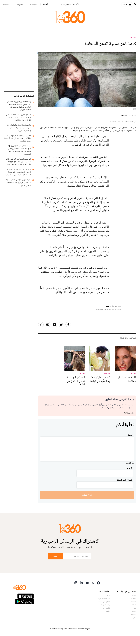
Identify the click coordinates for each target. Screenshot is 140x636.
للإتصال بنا (106, 608)
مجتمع (133, 602)
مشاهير (133, 614)
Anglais (20, 4)
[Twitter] (92, 583)
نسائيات (133, 38)
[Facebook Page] (98, 583)
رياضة (134, 611)
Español (6, 4)
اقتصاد (133, 598)
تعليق (129, 434)
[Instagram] (76, 583)
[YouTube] (87, 583)
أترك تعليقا (87, 494)
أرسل (55, 556)
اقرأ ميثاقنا (129, 412)
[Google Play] (24, 601)
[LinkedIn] (81, 583)
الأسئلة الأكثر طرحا (104, 598)
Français (33, 4)
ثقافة (134, 605)
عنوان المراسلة (124, 479)
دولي (134, 617)
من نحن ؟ (107, 595)
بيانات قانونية (105, 605)
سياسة (133, 595)
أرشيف (108, 611)
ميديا (134, 608)
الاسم (129, 468)
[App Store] (25, 596)
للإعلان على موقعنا (103, 602)
